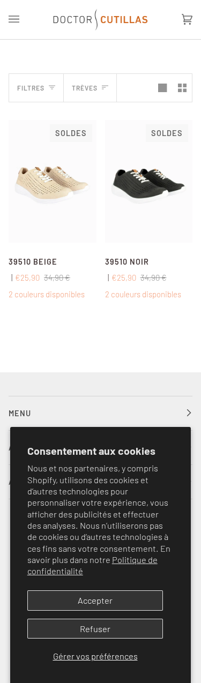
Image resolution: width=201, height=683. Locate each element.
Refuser (95, 629)
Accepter (95, 600)
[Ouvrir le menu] (25, 19)
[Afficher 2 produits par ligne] (182, 88)
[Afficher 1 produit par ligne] (162, 88)
